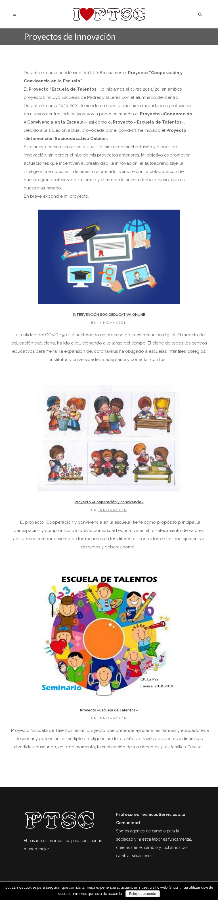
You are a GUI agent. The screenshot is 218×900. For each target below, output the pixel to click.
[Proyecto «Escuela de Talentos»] (109, 636)
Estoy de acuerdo (142, 894)
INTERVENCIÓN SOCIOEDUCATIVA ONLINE (109, 314)
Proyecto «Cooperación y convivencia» (109, 502)
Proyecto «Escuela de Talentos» (109, 710)
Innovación (112, 322)
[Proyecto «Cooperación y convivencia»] (109, 438)
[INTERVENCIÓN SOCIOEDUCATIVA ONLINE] (109, 257)
